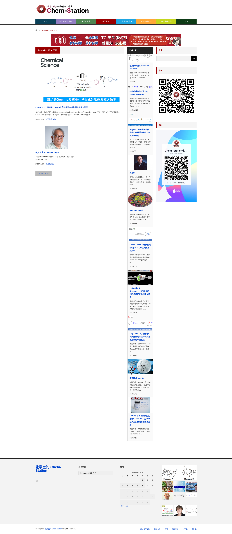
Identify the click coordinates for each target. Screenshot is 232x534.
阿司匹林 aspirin (138, 378)
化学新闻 (105, 21)
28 (137, 502)
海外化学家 (50, 164)
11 (122, 491)
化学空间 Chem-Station (48, 469)
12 (127, 491)
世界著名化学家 (126, 21)
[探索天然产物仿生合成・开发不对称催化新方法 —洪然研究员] (191, 486)
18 (122, 497)
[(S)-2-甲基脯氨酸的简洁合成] (167, 510)
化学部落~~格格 (65, 21)
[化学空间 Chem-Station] (62, 9)
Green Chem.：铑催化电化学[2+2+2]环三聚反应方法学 (140, 248)
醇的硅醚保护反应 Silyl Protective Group (139, 92)
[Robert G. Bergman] (167, 496)
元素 (186, 21)
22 (142, 497)
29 (142, 502)
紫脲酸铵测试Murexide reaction (139, 67)
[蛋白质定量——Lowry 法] (179, 486)
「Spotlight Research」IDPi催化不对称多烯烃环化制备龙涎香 (140, 292)
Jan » (128, 506)
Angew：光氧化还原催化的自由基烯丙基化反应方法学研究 (140, 132)
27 (132, 502)
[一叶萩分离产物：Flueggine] (179, 472)
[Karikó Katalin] (179, 510)
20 (132, 497)
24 (152, 497)
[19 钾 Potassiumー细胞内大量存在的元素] (167, 486)
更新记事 (157, 529)
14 (137, 491)
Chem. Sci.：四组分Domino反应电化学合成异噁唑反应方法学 (61, 107)
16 (147, 491)
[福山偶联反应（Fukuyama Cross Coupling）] (191, 495)
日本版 (185, 529)
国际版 (194, 529)
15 (142, 491)
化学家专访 (85, 21)
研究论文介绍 (51, 119)
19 (127, 497)
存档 (166, 529)
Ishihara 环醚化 (136, 210)
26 (127, 502)
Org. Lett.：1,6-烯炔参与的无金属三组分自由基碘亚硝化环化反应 (140, 337)
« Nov (122, 506)
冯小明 (132, 173)
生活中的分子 (166, 21)
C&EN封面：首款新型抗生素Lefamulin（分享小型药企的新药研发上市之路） (140, 420)
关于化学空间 (145, 529)
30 (147, 502)
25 (122, 502)
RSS (37, 480)
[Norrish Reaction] (191, 510)
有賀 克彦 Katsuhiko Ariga (47, 152)
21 (137, 497)
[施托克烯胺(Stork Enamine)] (179, 495)
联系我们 (175, 529)
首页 (45, 21)
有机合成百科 (146, 21)
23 (147, 497)
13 (132, 491)
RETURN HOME (43, 173)
